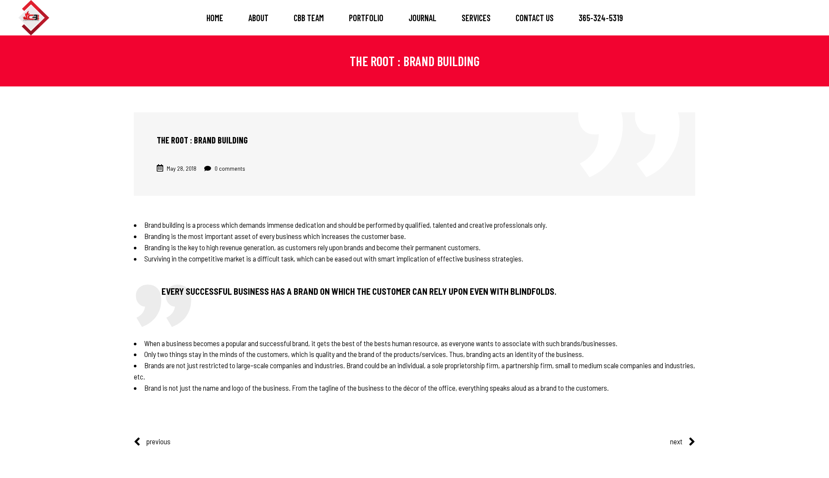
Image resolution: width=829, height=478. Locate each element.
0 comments (229, 168)
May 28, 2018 (181, 168)
